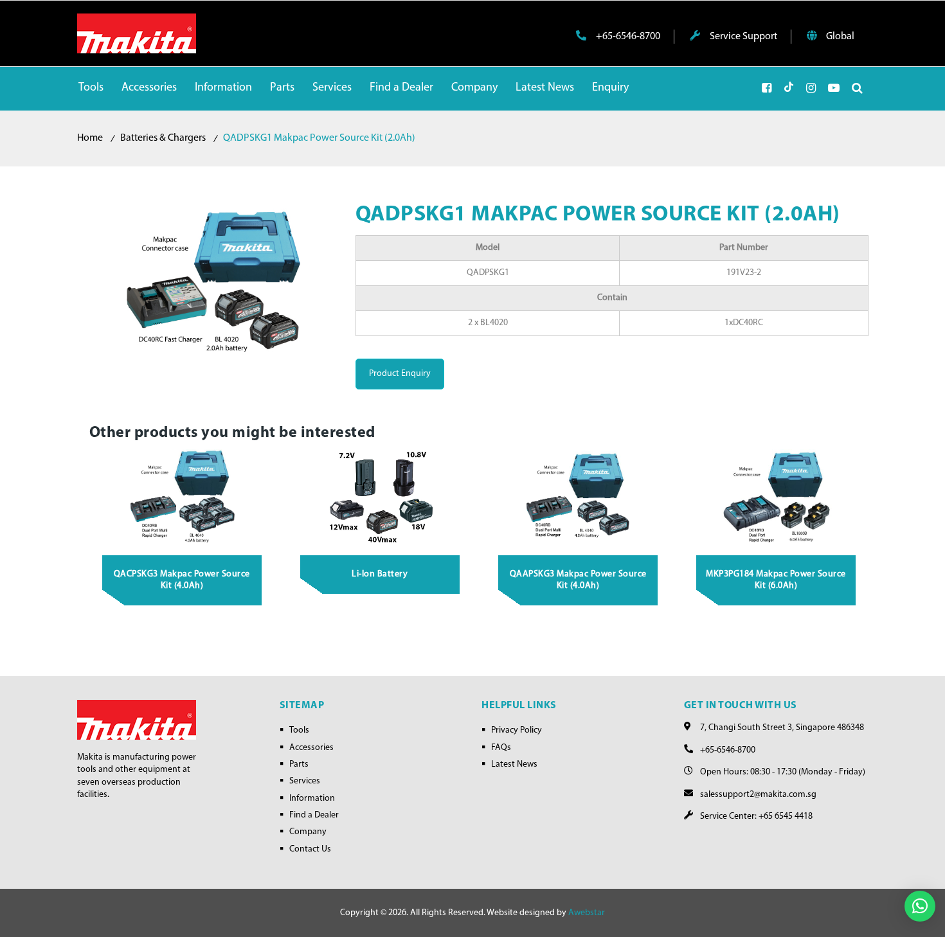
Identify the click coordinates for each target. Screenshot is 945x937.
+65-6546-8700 (627, 36)
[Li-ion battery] (381, 497)
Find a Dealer (314, 815)
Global (839, 36)
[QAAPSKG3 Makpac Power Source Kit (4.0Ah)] (578, 497)
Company (308, 832)
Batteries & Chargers (163, 138)
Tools (299, 730)
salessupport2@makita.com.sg (758, 794)
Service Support (742, 36)
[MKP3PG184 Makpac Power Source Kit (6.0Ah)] (777, 497)
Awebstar (586, 913)
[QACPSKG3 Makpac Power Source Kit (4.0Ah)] (183, 497)
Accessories (311, 748)
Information (312, 798)
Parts (299, 764)
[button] (920, 906)
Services (304, 781)
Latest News (514, 764)
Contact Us (310, 849)
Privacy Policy (516, 730)
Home (90, 138)
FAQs (501, 748)
